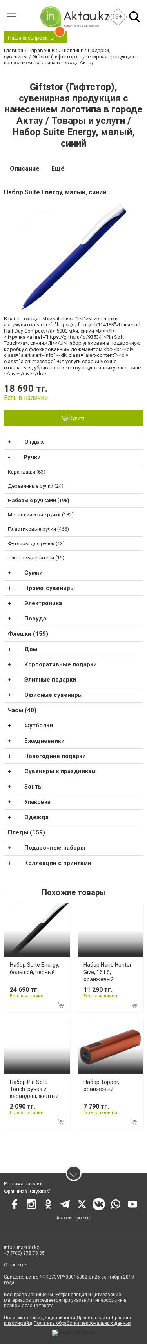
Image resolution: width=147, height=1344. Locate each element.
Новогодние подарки (55, 756)
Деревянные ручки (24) (36, 486)
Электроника (43, 603)
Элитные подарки (50, 679)
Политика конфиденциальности (39, 1317)
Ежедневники (44, 740)
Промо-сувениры (49, 588)
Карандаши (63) (26, 472)
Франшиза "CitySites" (27, 1191)
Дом (30, 649)
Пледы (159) (26, 832)
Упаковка (37, 801)
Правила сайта (93, 1317)
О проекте (15, 1265)
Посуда (35, 618)
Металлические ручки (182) (41, 514)
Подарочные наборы (54, 847)
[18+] (74, 16)
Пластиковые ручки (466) (38, 529)
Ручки (32, 457)
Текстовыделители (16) (36, 558)
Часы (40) (22, 710)
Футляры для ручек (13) (36, 543)
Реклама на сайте (24, 1184)
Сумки (33, 572)
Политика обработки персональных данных (82, 1323)
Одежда (36, 817)
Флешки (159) (28, 633)
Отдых (34, 441)
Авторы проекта (73, 1218)
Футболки (38, 725)
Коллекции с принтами (57, 862)
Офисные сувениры (53, 694)
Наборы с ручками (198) (38, 500)
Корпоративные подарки (60, 664)
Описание (25, 168)
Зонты (33, 786)
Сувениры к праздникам (60, 771)
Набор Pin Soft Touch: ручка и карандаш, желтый (34, 1089)
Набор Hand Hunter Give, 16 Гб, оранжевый (107, 972)
